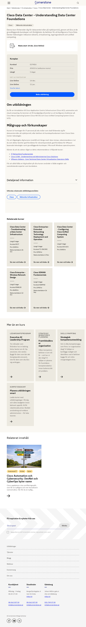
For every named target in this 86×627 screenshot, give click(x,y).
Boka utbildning (42, 94)
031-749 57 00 (50, 602)
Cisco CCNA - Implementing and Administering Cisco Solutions (34, 156)
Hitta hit (29, 597)
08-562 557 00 (32, 602)
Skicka (64, 526)
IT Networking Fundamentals (22, 154)
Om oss (9, 576)
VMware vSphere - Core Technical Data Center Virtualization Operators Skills (40, 159)
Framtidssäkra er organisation (46, 343)
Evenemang (11, 570)
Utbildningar (11, 546)
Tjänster (10, 552)
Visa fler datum (15, 88)
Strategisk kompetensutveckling (71, 338)
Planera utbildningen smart (20, 391)
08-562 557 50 (13, 602)
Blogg (9, 558)
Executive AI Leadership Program (20, 338)
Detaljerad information (20, 180)
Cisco (12, 197)
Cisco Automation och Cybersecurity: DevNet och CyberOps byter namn (22, 478)
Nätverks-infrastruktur (29, 197)
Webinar (10, 564)
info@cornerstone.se (15, 605)
